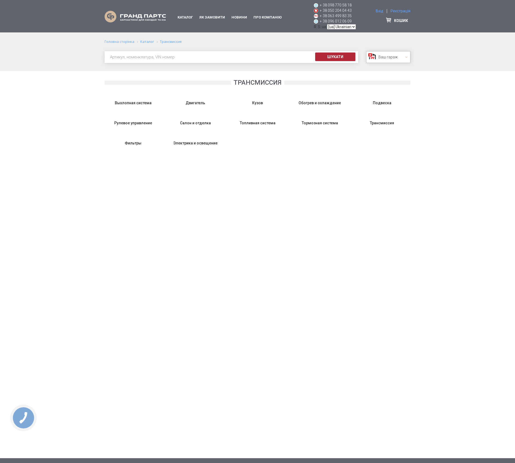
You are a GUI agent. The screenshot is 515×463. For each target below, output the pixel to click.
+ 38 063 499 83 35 (336, 16)
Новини (239, 17)
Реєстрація (400, 11)
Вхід (379, 11)
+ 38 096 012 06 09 (336, 21)
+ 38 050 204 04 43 (336, 10)
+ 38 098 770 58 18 (336, 5)
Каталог (185, 17)
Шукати (335, 57)
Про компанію (267, 17)
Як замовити (212, 17)
